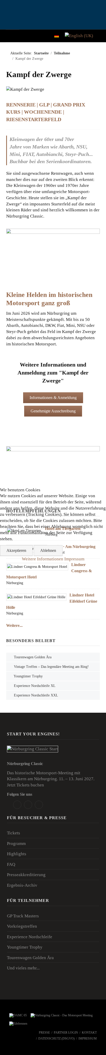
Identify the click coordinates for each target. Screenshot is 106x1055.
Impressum (74, 558)
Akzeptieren (16, 550)
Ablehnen (48, 550)
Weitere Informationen (42, 558)
